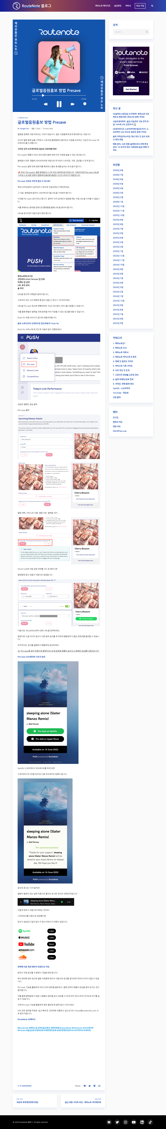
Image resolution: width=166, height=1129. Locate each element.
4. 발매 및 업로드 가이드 (123, 361)
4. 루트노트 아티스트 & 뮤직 (124, 357)
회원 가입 (140, 6)
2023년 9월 (118, 305)
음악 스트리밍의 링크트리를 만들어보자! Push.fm (38, 323)
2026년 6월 (118, 179)
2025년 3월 (118, 242)
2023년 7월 (118, 314)
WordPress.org (119, 431)
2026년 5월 (118, 184)
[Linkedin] (94, 1086)
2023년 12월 (118, 301)
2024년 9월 (118, 269)
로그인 (115, 417)
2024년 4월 (118, 283)
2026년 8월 (118, 170)
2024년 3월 (118, 287)
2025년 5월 (118, 233)
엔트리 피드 (117, 422)
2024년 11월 (118, 260)
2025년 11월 (118, 211)
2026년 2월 (118, 197)
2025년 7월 (118, 229)
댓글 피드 (117, 426)
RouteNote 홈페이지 (26, 1019)
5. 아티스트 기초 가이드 (123, 366)
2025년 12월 (118, 206)
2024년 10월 (118, 265)
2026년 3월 (118, 193)
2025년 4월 (118, 238)
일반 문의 (117, 397)
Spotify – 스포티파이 (121, 388)
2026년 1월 (118, 202)
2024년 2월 (118, 292)
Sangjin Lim (24, 128)
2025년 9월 (118, 220)
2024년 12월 (118, 256)
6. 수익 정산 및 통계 (121, 370)
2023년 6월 (118, 319)
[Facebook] (85, 1086)
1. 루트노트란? (119, 343)
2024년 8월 (118, 274)
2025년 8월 (118, 224)
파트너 (128, 6)
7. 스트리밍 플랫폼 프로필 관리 (126, 375)
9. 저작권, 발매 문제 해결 (123, 384)
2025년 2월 (118, 247)
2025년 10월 (118, 215)
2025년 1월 (118, 251)
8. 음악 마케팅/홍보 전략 (123, 379)
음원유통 (118, 6)
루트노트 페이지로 (102, 6)
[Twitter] (90, 1086)
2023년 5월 (118, 323)
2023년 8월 (118, 310)
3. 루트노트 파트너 (120, 352)
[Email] (99, 1086)
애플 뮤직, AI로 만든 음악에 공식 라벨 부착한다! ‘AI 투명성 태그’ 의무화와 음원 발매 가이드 (131, 147)
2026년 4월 (118, 188)
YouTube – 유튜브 (121, 393)
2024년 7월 (118, 278)
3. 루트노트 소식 (23, 118)
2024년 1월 (118, 296)
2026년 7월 (118, 175)
